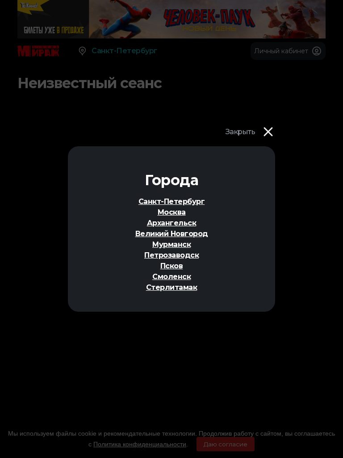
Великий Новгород (171, 233)
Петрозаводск (171, 255)
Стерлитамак (171, 287)
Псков (171, 266)
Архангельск (172, 223)
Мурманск (171, 244)
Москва (172, 212)
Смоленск (171, 276)
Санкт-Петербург (171, 201)
